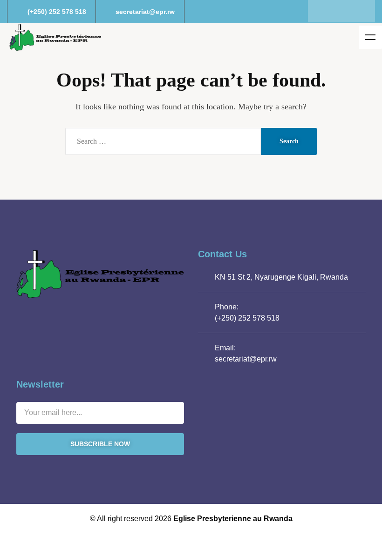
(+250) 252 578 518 (247, 318)
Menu (370, 37)
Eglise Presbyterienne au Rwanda (233, 518)
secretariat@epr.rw (246, 359)
